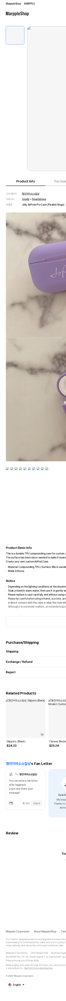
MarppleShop (13, 3)
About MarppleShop (45, 931)
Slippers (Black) (16, 741)
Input (36, 803)
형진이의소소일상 (30, 193)
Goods (25, 199)
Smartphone (39, 199)
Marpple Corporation (17, 931)
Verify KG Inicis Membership (38, 968)
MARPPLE (29, 3)
